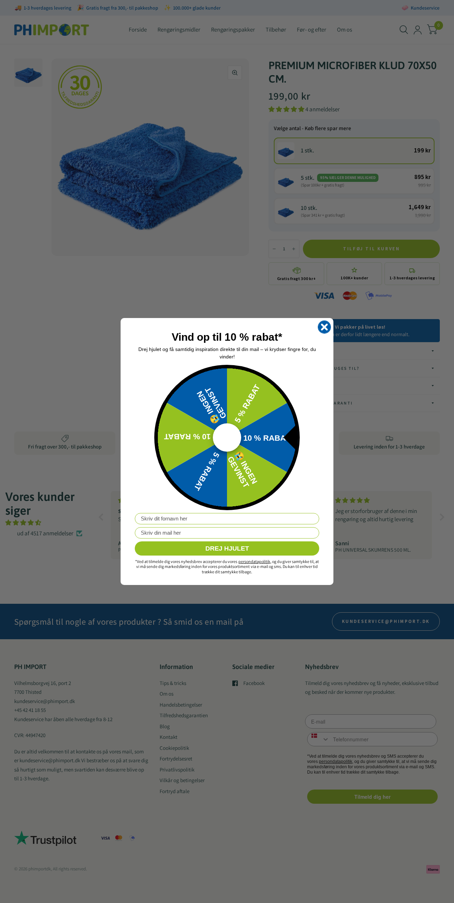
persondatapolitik (254, 561)
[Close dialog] (324, 327)
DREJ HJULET (227, 548)
